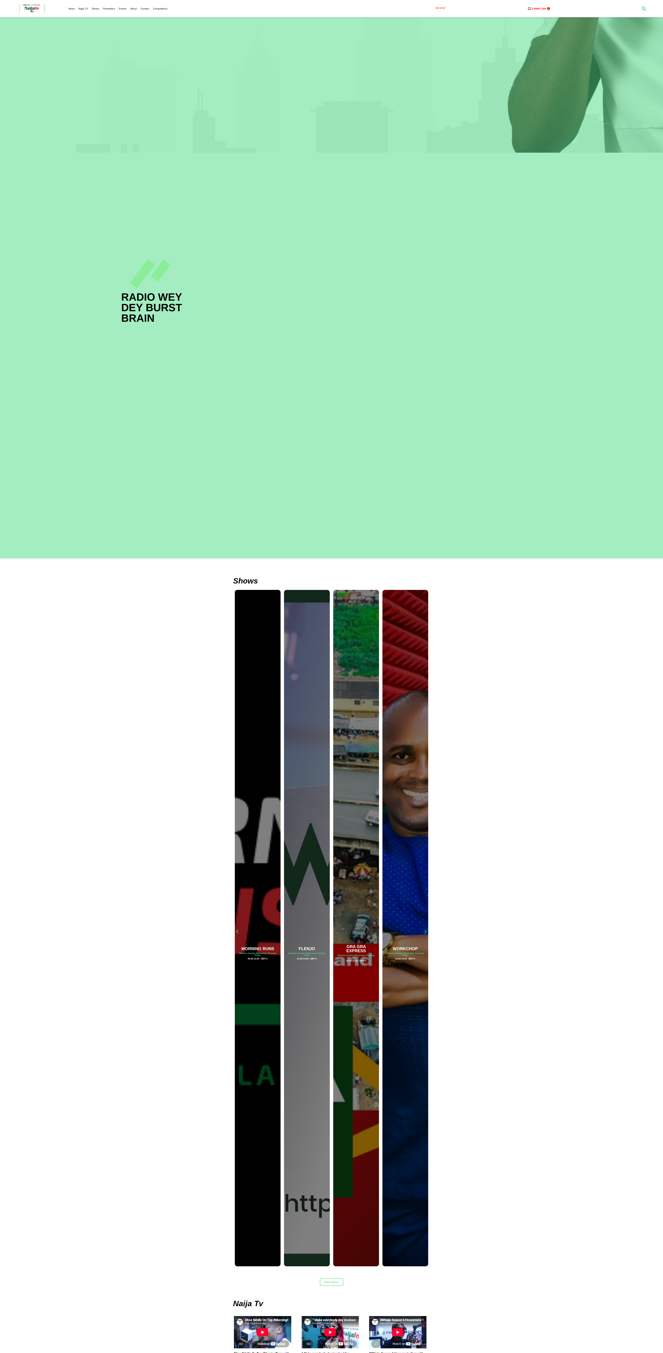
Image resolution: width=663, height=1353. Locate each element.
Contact (145, 8)
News (72, 8)
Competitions (160, 8)
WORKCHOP (356, 948)
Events (122, 8)
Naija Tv (248, 1303)
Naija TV (83, 8)
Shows (95, 8)
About (133, 8)
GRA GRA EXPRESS (307, 948)
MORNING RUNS (405, 948)
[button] (425, 931)
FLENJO (257, 948)
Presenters (109, 8)
